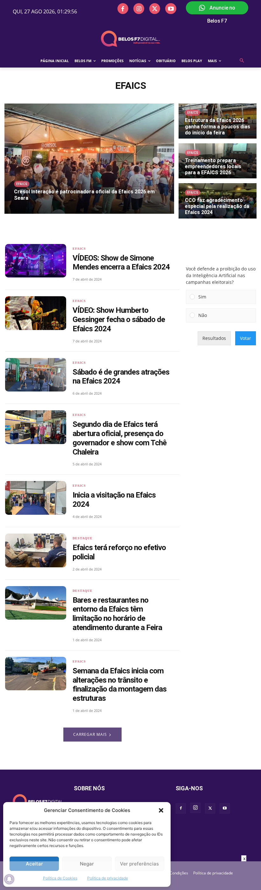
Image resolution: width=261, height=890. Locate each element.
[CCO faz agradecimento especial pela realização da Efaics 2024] (218, 200)
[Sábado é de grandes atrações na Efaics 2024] (35, 374)
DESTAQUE (83, 538)
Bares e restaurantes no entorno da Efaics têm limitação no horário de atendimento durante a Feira (117, 614)
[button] (161, 810)
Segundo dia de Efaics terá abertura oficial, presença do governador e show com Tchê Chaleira (119, 438)
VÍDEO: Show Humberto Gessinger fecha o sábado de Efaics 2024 (119, 319)
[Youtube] (170, 8)
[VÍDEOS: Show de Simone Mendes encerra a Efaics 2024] (35, 260)
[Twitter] (154, 8)
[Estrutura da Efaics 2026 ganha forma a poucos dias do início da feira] (218, 121)
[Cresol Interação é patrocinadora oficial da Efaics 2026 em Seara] (89, 159)
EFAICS (21, 184)
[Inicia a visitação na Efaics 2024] (35, 497)
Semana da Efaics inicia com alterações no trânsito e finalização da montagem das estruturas (119, 684)
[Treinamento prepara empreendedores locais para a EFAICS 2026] (218, 160)
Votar (245, 338)
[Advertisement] (130, 875)
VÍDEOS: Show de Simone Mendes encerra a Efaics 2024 (121, 263)
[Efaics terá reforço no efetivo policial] (35, 550)
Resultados (214, 338)
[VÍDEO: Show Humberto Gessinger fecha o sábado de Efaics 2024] (35, 313)
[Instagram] (138, 8)
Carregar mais (90, 734)
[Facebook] (122, 8)
